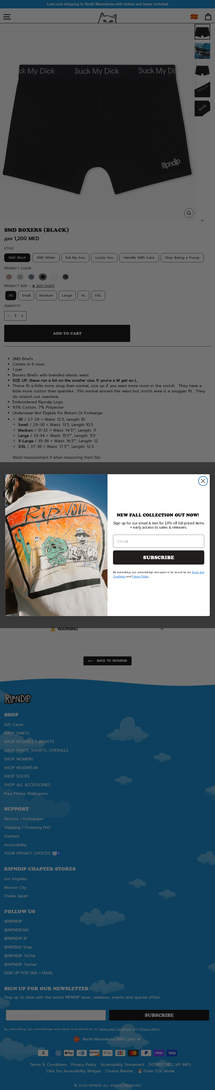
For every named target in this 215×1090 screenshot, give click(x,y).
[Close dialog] (203, 480)
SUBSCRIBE (158, 557)
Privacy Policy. (140, 576)
